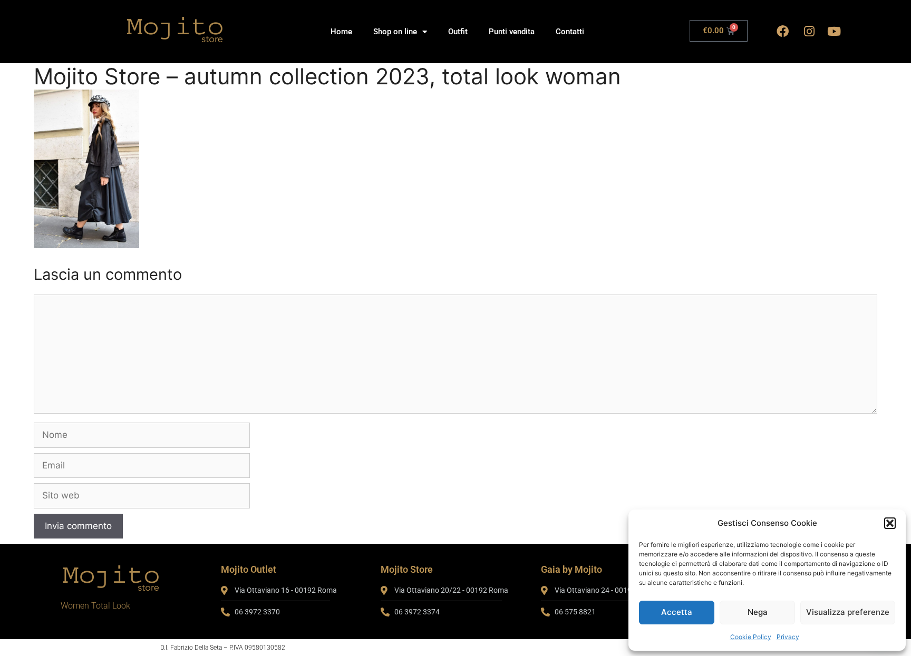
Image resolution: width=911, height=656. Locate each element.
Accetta (676, 612)
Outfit (458, 31)
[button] (890, 523)
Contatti (570, 31)
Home (341, 31)
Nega (758, 612)
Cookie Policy (750, 637)
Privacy (788, 637)
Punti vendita (512, 31)
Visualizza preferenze (847, 612)
